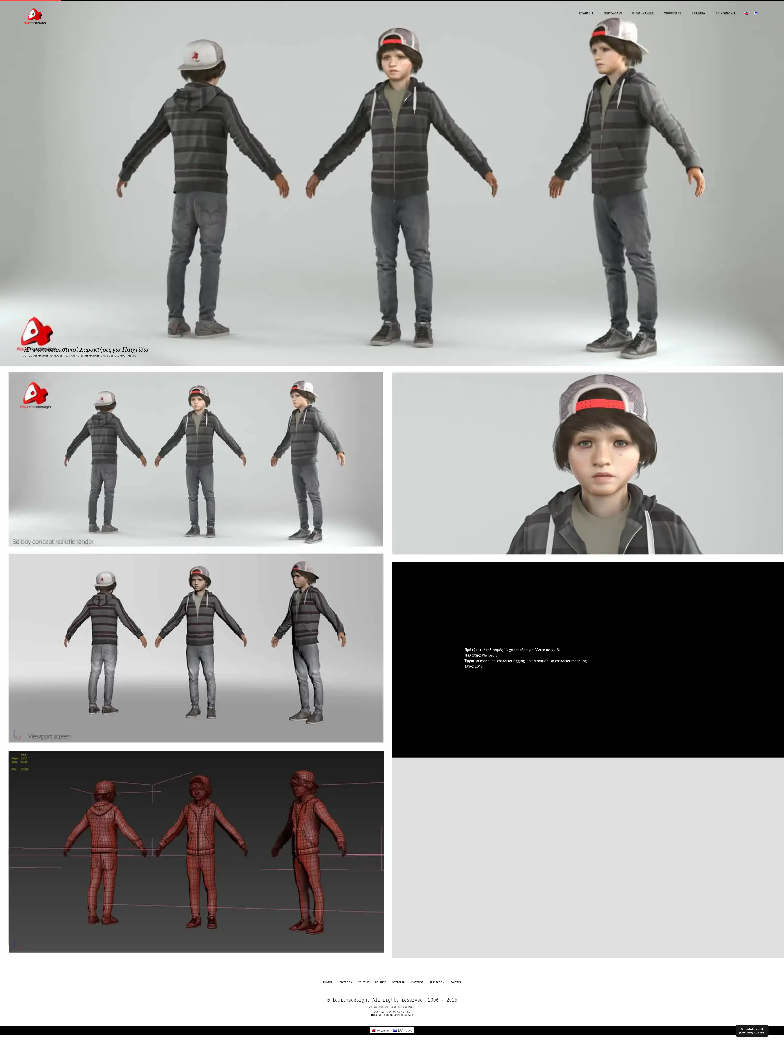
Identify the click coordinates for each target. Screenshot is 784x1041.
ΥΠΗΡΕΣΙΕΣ (673, 13)
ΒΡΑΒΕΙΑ (698, 13)
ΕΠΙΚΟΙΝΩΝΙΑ (726, 13)
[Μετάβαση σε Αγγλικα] (746, 13)
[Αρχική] (34, 15)
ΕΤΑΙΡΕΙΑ (586, 13)
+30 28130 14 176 (398, 1012)
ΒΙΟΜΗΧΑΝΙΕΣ (643, 13)
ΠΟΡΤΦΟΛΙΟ (613, 13)
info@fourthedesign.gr (398, 1015)
